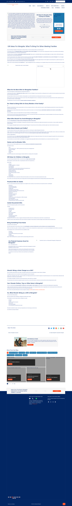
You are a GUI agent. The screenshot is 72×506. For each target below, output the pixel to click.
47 (12, 383)
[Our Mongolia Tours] (20, 341)
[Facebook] (47, 1)
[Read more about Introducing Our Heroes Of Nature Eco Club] (36, 374)
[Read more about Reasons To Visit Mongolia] (55, 369)
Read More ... (30, 344)
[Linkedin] (52, 1)
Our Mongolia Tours (32, 338)
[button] (49, 328)
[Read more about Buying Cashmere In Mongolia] (26, 362)
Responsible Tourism (45, 7)
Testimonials (57, 7)
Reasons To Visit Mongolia (52, 377)
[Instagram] (49, 1)
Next (14, 383)
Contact (63, 7)
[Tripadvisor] (45, 1)
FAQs (53, 7)
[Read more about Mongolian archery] (16, 374)
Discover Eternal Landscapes (36, 319)
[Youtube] (50, 1)
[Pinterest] (54, 1)
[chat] (36, 398)
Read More (49, 379)
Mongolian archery (12, 377)
